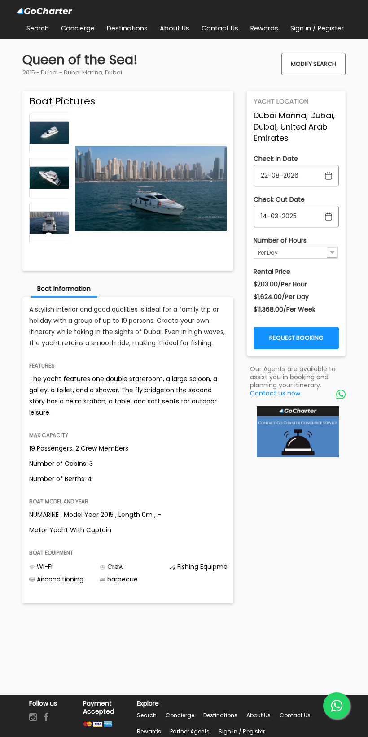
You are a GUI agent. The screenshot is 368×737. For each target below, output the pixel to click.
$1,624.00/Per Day (281, 297)
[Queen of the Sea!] (49, 133)
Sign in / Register (242, 731)
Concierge (180, 715)
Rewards (149, 731)
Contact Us (295, 715)
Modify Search (313, 64)
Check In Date (276, 159)
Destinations (220, 715)
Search (147, 715)
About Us (258, 715)
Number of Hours (280, 240)
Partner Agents (190, 731)
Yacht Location (281, 101)
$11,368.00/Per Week (284, 309)
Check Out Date (279, 199)
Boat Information (64, 288)
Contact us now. (276, 393)
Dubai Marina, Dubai (93, 72)
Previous (48, 119)
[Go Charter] (44, 11)
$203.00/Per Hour (280, 284)
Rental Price (272, 272)
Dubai (49, 72)
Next (48, 236)
